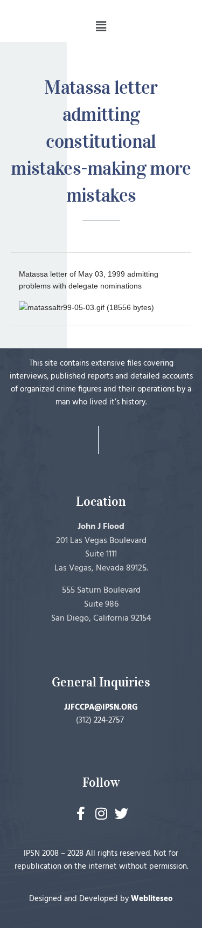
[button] (101, 26)
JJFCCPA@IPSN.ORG (101, 707)
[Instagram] (101, 813)
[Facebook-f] (80, 813)
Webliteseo (152, 898)
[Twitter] (121, 813)
